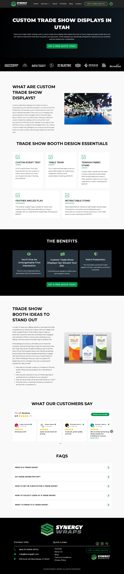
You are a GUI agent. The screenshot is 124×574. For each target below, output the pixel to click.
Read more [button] (94, 438)
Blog (71, 4)
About (55, 4)
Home (36, 4)
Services (44, 4)
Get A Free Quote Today (62, 46)
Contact (78, 4)
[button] (12, 431)
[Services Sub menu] (49, 4)
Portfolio (63, 4)
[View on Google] (16, 425)
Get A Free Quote (96, 4)
